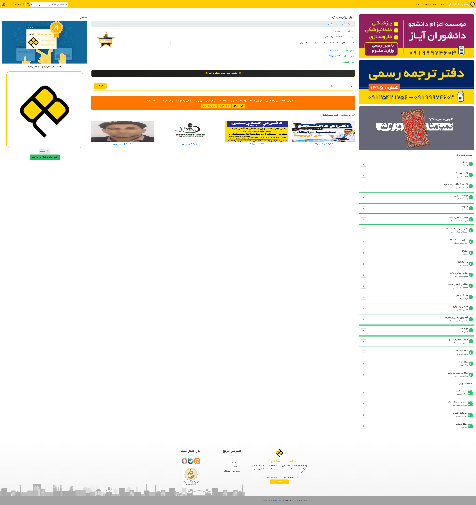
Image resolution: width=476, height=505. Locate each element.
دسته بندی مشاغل (429, 4)
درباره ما (417, 4)
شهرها (232, 458)
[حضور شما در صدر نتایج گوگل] (44, 43)
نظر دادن (100, 85)
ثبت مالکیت (224, 106)
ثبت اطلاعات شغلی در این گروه (44, 157)
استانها (442, 4)
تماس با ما (232, 466)
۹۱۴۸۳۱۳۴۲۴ (335, 50)
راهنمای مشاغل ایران (459, 4)
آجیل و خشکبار (333, 24)
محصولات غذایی (347, 24)
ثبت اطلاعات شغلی (16, 4)
